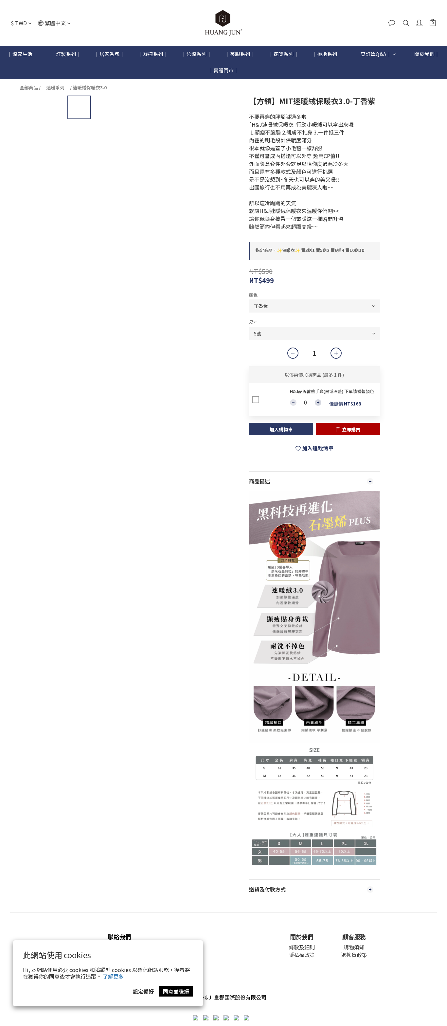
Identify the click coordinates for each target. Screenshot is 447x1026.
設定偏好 (143, 991)
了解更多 (113, 976)
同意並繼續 (176, 991)
